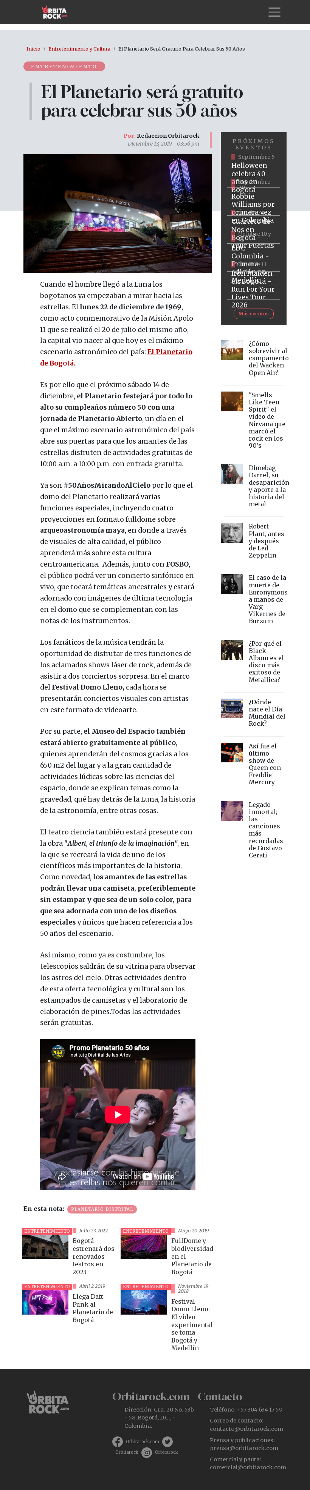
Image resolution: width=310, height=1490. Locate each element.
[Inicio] (57, 12)
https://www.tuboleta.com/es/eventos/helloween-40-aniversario (254, 174)
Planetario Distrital (102, 1209)
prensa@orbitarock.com (244, 1448)
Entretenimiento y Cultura (79, 49)
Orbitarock (126, 1452)
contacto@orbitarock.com (246, 1428)
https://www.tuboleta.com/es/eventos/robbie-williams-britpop (254, 202)
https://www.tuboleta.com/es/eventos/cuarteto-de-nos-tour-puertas (254, 230)
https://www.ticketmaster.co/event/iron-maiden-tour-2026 (254, 286)
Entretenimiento (64, 66)
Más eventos (254, 313)
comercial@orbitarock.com (248, 1467)
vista (68, 1253)
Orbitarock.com (142, 1441)
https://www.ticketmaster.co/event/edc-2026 (254, 258)
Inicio (33, 49)
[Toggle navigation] (274, 12)
